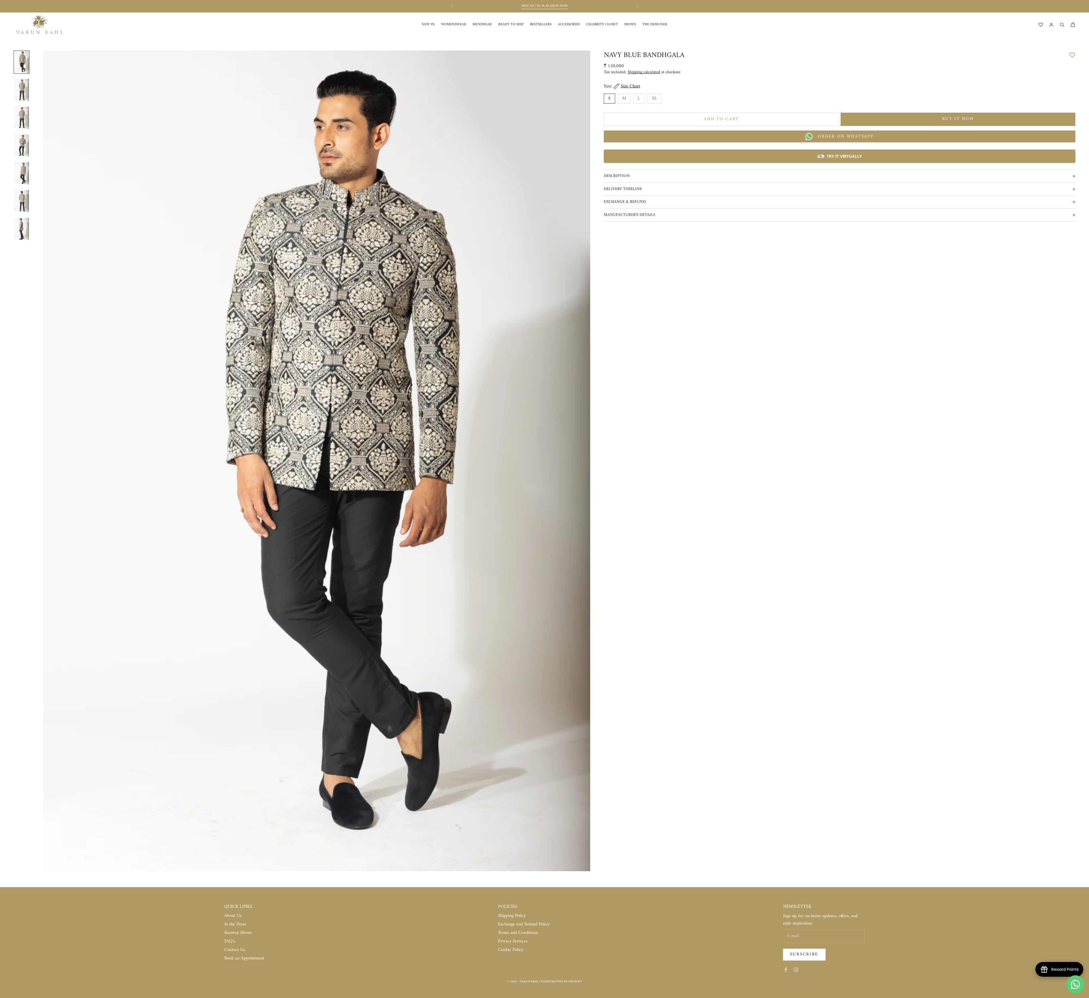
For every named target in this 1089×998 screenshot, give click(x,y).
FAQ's (229, 941)
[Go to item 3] (21, 117)
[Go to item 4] (21, 145)
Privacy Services (512, 941)
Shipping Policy (512, 916)
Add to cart (721, 119)
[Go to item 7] (21, 229)
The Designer (654, 25)
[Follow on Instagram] (796, 969)
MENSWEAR (482, 25)
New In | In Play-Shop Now (545, 6)
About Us (233, 916)
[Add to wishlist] (1072, 54)
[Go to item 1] (21, 62)
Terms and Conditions (518, 933)
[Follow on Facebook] (786, 969)
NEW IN (428, 25)
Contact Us (234, 950)
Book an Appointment (244, 958)
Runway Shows (238, 933)
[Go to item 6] (21, 201)
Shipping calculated (644, 72)
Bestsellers (541, 25)
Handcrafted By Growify (561, 981)
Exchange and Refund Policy (524, 924)
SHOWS (630, 25)
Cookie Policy (510, 950)
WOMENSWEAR (453, 25)
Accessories (569, 25)
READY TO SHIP (511, 25)
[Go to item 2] (21, 90)
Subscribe (804, 954)
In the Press (235, 924)
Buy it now (958, 119)
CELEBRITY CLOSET (602, 25)
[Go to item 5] (21, 173)
